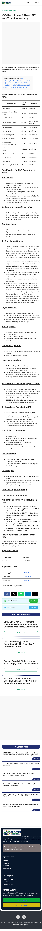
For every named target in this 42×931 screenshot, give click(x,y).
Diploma (12, 585)
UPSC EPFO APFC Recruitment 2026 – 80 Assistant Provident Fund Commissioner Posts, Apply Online (21, 624)
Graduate (19, 585)
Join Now (33, 601)
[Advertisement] (21, 43)
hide (22, 78)
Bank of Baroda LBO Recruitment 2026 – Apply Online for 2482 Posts (21, 662)
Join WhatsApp (21, 905)
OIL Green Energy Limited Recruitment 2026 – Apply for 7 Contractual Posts (19, 644)
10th (4, 585)
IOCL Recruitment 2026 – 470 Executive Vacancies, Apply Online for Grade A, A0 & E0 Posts (20, 680)
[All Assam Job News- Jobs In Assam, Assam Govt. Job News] (6, 3)
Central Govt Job (10, 11)
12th (8, 585)
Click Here (27, 573)
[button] (28, 3)
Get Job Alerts (22, 900)
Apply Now (36, 758)
